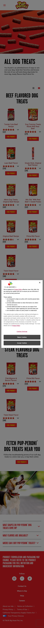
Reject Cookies (22, 337)
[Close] (39, 282)
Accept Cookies (22, 343)
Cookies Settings (22, 331)
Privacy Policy (18, 289)
